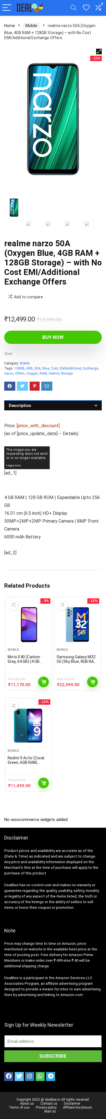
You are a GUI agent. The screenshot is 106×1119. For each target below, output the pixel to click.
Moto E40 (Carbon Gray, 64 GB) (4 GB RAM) (24, 661)
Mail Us (50, 1111)
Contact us (48, 1103)
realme (54, 373)
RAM (43, 373)
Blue (45, 368)
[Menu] (7, 8)
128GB (19, 368)
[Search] (73, 8)
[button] (99, 51)
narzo (8, 373)
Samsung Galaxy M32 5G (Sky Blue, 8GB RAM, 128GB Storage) (77, 661)
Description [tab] (20, 405)
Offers (20, 373)
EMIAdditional (70, 368)
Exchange (90, 368)
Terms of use (19, 1107)
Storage (67, 373)
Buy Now (53, 337)
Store (8, 354)
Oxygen (32, 373)
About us (27, 1103)
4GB (29, 368)
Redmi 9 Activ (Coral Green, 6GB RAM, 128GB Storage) (26, 762)
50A (37, 368)
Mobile (31, 25)
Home (9, 25)
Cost (54, 368)
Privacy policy (46, 1107)
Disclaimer (72, 1103)
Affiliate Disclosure (77, 1107)
